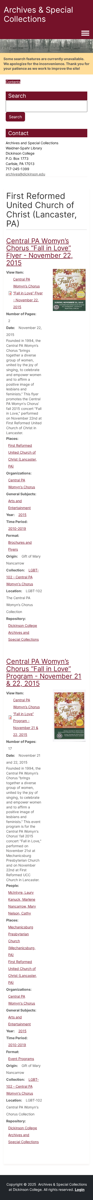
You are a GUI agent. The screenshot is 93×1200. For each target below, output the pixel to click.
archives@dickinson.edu (25, 174)
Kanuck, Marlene (21, 899)
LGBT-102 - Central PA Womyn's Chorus (22, 577)
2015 (22, 515)
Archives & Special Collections (38, 14)
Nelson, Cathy (19, 913)
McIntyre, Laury (21, 892)
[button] (69, 289)
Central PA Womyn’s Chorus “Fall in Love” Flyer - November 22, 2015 (28, 293)
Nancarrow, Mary (22, 906)
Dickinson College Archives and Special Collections (23, 632)
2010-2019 (17, 528)
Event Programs (21, 1059)
